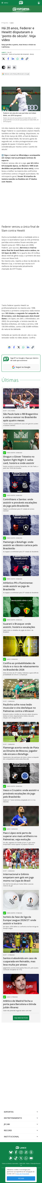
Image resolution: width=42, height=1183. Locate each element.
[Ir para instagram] (21, 1152)
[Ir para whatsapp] (26, 1158)
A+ (9, 67)
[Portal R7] (21, 2)
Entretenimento (13, 1118)
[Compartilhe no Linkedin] (13, 58)
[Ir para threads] (31, 1152)
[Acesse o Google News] (22, 58)
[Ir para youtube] (31, 1158)
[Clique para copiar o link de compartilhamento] (27, 58)
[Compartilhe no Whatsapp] (17, 58)
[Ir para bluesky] (11, 1152)
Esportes (8, 1112)
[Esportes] (21, 9)
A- (14, 67)
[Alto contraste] (3, 67)
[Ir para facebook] (16, 1152)
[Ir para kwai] (26, 1152)
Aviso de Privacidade (22, 1174)
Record (8, 1130)
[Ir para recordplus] (11, 1158)
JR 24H (7, 1124)
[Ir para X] (21, 1158)
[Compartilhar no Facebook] (8, 58)
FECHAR (21, 1178)
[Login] (39, 2)
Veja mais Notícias (21, 1018)
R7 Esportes (5, 23)
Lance (11, 23)
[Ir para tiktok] (16, 1158)
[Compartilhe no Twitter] (3, 58)
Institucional (11, 1136)
